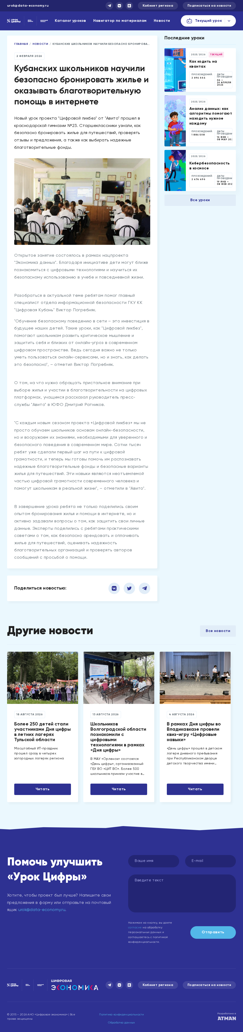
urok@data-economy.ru (28, 5)
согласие (135, 927)
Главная (21, 44)
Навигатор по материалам (120, 21)
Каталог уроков (70, 21)
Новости (162, 21)
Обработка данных (121, 1022)
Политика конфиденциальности (121, 1014)
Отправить (213, 932)
